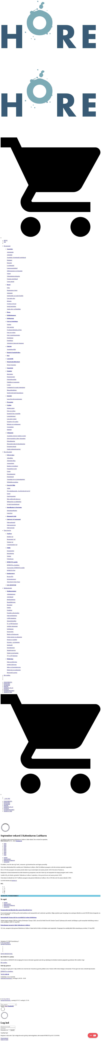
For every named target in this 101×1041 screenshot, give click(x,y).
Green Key (9, 513)
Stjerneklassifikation (12, 510)
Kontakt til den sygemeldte (13, 413)
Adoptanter (10, 293)
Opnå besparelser (11, 496)
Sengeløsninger (11, 647)
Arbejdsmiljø (10, 252)
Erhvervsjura (10, 455)
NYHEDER (7, 685)
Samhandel (9, 645)
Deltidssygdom (10, 408)
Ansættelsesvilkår (11, 349)
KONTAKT (7, 683)
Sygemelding (10, 427)
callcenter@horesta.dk (6, 978)
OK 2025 (9, 396)
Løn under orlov (11, 298)
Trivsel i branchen (11, 365)
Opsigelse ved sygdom (12, 421)
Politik (8, 547)
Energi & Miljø (11, 485)
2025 (5, 853)
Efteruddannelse (11, 441)
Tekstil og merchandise (12, 653)
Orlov (8, 287)
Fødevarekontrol (11, 522)
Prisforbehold (10, 476)
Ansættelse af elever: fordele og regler (16, 436)
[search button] (16, 1004)
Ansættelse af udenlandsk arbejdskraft (16, 257)
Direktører (9, 260)
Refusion (9, 301)
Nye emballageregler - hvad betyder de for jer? (18, 491)
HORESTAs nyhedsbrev (13, 565)
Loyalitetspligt (10, 265)
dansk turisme (7, 859)
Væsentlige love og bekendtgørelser (16, 479)
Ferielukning (10, 338)
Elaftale (9, 607)
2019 (5, 845)
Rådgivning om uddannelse (14, 670)
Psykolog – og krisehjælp (13, 642)
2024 (5, 852)
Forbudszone (10, 559)
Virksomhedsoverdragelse (13, 276)
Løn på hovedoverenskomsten (14, 399)
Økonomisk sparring (12, 672)
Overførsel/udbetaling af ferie (14, 330)
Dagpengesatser (11, 377)
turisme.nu (14, 880)
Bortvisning (10, 374)
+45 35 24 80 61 (5, 999)
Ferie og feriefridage (12, 321)
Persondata (10, 402)
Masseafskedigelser (12, 390)
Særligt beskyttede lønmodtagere (15, 393)
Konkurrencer (11, 573)
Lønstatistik (10, 358)
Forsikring (9, 610)
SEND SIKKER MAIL (7, 953)
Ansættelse (10, 249)
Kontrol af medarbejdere (13, 352)
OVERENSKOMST (9, 690)
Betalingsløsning (11, 599)
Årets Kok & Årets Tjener (13, 582)
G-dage (9, 385)
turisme (5, 857)
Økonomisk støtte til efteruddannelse (16, 444)
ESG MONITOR (11, 585)
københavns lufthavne (9, 860)
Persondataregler (11, 474)
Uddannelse (10, 432)
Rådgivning (10, 659)
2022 (5, 849)
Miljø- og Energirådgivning (14, 667)
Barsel (8, 284)
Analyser (9, 533)
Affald (8, 488)
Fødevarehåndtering (12, 615)
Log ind (5, 1022)
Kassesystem (10, 631)
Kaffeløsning (10, 629)
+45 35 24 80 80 (5, 942)
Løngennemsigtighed (12, 268)
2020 (5, 846)
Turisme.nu (19, 841)
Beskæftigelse (10, 553)
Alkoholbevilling (11, 460)
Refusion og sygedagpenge (13, 424)
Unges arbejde (10, 281)
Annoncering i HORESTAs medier (16, 567)
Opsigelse (9, 371)
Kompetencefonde (11, 446)
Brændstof (9, 605)
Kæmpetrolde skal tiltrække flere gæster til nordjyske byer (16, 910)
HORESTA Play (11, 570)
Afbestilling (10, 458)
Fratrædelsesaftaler (11, 379)
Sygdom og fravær (11, 303)
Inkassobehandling (11, 621)
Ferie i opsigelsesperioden (13, 335)
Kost (8, 355)
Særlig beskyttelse (11, 306)
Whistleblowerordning (12, 482)
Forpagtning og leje (12, 468)
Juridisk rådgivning (11, 664)
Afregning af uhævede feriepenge (15, 343)
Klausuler (9, 263)
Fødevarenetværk (11, 525)
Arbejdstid (9, 255)
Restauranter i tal (11, 539)
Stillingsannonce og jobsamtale (14, 271)
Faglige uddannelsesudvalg (13, 449)
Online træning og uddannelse (14, 637)
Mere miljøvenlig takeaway (14, 499)
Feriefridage (10, 340)
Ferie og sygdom (11, 332)
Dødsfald (9, 429)
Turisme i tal (10, 542)
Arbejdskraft (10, 597)
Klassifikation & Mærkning (14, 507)
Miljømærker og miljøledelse (14, 501)
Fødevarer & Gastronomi (14, 519)
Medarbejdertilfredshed (13, 361)
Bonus (8, 312)
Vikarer (9, 273)
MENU (6, 240)
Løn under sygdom (11, 419)
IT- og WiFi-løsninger (12, 623)
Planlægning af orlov (12, 290)
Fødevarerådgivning (12, 662)
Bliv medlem (4, 962)
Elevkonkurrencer (11, 579)
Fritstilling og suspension (13, 382)
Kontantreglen (10, 551)
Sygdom (9, 405)
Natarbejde (10, 368)
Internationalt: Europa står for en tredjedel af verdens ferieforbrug (18, 917)
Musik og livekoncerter (12, 634)
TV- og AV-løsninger (12, 655)
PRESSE (6, 686)
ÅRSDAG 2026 (8, 692)
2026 (5, 855)
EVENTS (6, 689)
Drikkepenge (10, 318)
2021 (5, 848)
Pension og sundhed (12, 639)
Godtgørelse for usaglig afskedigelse (16, 387)
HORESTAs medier (12, 562)
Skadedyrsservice (11, 650)
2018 (5, 843)
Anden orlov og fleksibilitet (14, 309)
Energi (8, 493)
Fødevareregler (10, 527)
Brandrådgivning (11, 602)
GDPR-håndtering (11, 618)
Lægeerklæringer (11, 416)
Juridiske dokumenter (12, 626)
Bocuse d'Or (10, 576)
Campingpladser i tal (12, 544)
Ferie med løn (10, 327)
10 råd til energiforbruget (13, 504)
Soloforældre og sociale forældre (15, 295)
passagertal (6, 862)
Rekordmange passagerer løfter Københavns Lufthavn (15, 925)
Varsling (9, 324)
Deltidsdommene (11, 315)
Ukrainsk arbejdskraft (12, 279)
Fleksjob (9, 346)
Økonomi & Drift (11, 516)
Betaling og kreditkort (12, 466)
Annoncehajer (10, 463)
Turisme (9, 556)
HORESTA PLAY (8, 688)
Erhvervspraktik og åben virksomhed (16, 438)
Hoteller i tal (10, 536)
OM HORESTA (8, 682)
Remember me (4, 1030)
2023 (5, 850)
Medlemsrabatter (11, 591)
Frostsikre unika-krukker (13, 613)
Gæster (8, 471)
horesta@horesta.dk (6, 944)
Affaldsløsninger (11, 594)
